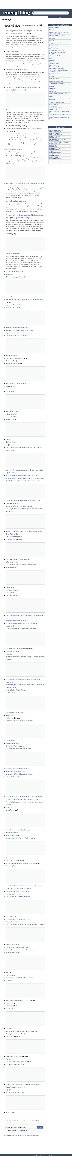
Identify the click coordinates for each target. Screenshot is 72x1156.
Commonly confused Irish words (16, 335)
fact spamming (10, 539)
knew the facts (10, 835)
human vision (10, 587)
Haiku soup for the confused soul (16, 383)
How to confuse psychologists (15, 277)
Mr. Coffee (52, 60)
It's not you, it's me (12, 1034)
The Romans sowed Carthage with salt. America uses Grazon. (59, 71)
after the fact (10, 391)
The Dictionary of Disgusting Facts (17, 947)
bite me (8, 1006)
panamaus (58, 131)
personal (52, 158)
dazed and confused (12, 271)
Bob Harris (52, 38)
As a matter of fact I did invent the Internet (19, 774)
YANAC (51, 151)
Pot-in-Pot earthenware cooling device (59, 111)
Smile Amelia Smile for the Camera (58, 142)
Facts (7, 389)
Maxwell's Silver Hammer (55, 37)
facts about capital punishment (16, 621)
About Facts (10, 810)
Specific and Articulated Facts (15, 771)
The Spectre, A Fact (12, 776)
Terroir (51, 43)
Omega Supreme (53, 73)
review (51, 131)
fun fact (8, 439)
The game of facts (11, 595)
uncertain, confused (12, 253)
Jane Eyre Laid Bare (54, 63)
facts (7, 807)
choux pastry (52, 56)
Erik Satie (51, 76)
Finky (55, 137)
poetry (51, 140)
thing (51, 137)
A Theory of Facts (11, 562)
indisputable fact (11, 414)
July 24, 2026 (52, 65)
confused (9, 234)
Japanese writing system (55, 107)
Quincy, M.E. (10, 1036)
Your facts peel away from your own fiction (19, 721)
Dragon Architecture (54, 136)
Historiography (53, 106)
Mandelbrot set (53, 109)
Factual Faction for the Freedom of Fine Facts (21, 629)
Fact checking (10, 740)
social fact (9, 654)
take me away (10, 1008)
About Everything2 (54, 27)
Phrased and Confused (13, 307)
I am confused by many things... (16, 201)
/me (7, 1003)
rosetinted (57, 140)
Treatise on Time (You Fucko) (56, 102)
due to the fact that (12, 590)
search (40, 1127)
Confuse (8, 110)
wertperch (57, 149)
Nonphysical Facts (12, 832)
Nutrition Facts (10, 442)
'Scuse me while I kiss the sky (15, 1092)
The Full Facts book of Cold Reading (18, 830)
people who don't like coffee (56, 81)
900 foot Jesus (53, 80)
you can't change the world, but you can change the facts (24, 531)
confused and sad (11, 363)
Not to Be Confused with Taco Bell (17, 327)
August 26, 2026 (53, 157)
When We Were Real (54, 75)
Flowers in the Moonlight (55, 42)
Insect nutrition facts (12, 651)
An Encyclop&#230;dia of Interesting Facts (20, 863)
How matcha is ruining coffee (56, 50)
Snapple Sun (10, 445)
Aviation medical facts (13, 743)
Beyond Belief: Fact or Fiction (15, 690)
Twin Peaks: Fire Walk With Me (16, 978)
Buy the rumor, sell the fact (14, 713)
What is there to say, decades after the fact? (20, 950)
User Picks (52, 29)
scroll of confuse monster (14, 149)
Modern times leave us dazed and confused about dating (24, 299)
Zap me (8, 1090)
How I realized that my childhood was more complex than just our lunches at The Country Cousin (59, 32)
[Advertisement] (36, 4)
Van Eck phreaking (54, 48)
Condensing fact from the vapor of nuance (19, 506)
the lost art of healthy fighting (56, 68)
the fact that (9, 718)
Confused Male (11, 361)
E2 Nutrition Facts (12, 746)
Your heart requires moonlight (56, 83)
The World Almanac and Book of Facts (18, 749)
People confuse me (12, 51)
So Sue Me (9, 980)
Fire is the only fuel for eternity (57, 35)
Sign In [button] (60, 17)
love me (8, 1028)
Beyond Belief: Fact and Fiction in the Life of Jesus (22, 475)
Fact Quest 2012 (11, 860)
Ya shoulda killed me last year (16, 1064)
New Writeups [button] (60, 127)
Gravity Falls (52, 91)
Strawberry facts (11, 866)
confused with (10, 297)
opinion (52, 152)
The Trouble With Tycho (55, 67)
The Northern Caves (54, 55)
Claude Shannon (53, 45)
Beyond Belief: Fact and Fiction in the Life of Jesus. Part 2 (25, 478)
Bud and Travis (53, 101)
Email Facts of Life (12, 534)
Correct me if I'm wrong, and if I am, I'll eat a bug (21, 1031)
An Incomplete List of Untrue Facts (17, 838)
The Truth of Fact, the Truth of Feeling (18, 896)
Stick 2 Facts (10, 715)
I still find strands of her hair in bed (58, 93)
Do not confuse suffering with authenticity (19, 330)
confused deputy (11, 355)
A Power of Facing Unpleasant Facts (18, 768)
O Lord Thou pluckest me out (15, 1087)
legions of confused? (12, 333)
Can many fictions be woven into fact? (18, 891)
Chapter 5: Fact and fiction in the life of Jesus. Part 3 (23, 481)
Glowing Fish (58, 134)
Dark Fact (9, 419)
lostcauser (57, 143)
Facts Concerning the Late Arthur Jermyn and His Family (24, 924)
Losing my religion (54, 104)
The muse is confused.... (14, 358)
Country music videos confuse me (17, 69)
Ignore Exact (23, 1130)
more (60, 161)
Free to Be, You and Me (13, 1056)
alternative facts (11, 916)
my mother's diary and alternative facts (18, 919)
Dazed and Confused (13, 126)
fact (7, 386)
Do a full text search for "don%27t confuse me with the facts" (22, 1135)
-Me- (7, 972)
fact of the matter (11, 567)
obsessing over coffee (55, 148)
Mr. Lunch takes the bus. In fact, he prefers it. (20, 922)
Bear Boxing (10, 274)
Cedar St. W (52, 40)
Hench (51, 62)
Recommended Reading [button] (60, 25)
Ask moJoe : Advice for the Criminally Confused (21, 183)
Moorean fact (10, 858)
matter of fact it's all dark (13, 894)
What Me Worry (11, 952)
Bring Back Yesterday (55, 133)
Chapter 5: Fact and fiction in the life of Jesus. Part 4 (23, 500)
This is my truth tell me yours (15, 1062)
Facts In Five (10, 592)
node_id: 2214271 (54, 78)
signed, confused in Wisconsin (16, 305)
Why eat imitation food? (55, 90)
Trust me (8, 1059)
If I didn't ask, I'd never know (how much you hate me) (23, 1084)
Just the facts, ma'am (12, 411)
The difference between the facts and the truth (21, 565)
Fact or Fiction (10, 693)
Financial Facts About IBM (14, 537)
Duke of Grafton (53, 112)
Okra (50, 58)
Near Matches (12, 1130)
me (7, 975)
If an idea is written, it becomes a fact (18, 559)
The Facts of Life (11, 417)
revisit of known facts (12, 944)
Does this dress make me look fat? (17, 1000)
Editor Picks (52, 88)
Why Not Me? (10, 1112)
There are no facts (12, 503)
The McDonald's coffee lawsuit (16, 648)
